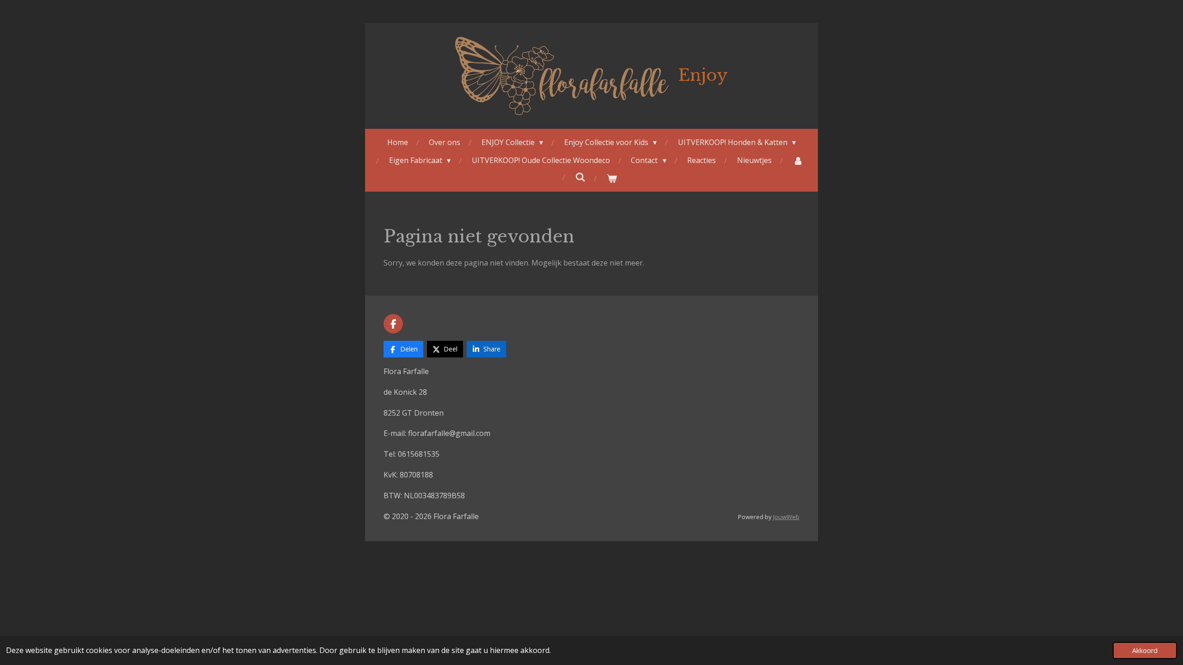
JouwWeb (786, 517)
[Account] (798, 160)
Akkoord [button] (1145, 650)
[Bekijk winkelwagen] (612, 178)
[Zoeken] (580, 176)
